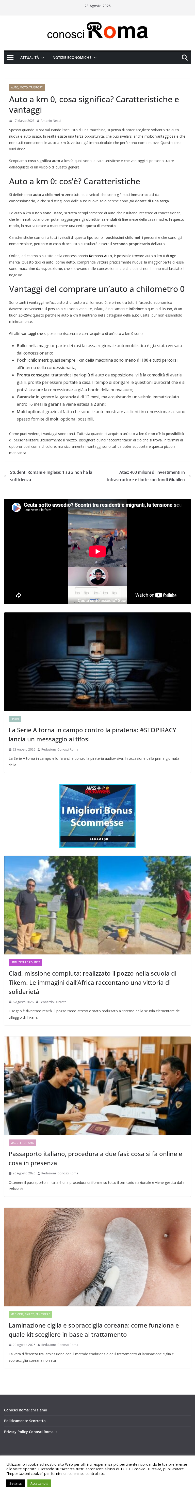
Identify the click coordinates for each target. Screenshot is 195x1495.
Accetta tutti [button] (39, 1483)
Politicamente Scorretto (25, 1420)
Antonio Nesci (51, 121)
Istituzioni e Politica (25, 962)
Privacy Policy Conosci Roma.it (30, 1431)
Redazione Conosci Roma (59, 749)
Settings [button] (15, 1483)
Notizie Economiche (72, 57)
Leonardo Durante (53, 1002)
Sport (15, 719)
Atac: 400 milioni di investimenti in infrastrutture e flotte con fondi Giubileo (146, 475)
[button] (41, 57)
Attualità (29, 57)
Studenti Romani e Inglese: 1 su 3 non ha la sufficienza (51, 475)
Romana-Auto (100, 255)
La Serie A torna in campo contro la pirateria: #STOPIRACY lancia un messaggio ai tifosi (92, 734)
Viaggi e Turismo (22, 1143)
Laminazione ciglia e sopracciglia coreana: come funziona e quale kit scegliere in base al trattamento (94, 1330)
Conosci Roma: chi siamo (25, 1410)
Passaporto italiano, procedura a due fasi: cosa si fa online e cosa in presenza (95, 1158)
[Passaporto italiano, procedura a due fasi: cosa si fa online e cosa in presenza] (97, 1086)
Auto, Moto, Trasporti (27, 87)
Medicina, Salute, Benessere (30, 1314)
